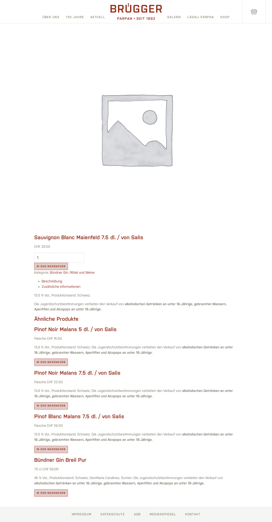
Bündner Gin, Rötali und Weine (72, 272)
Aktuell (97, 17)
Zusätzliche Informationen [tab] (61, 287)
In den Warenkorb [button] (51, 362)
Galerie (174, 17)
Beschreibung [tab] (52, 281)
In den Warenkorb (51, 266)
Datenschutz (112, 514)
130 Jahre (75, 17)
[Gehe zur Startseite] (136, 11)
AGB (137, 514)
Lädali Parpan (200, 17)
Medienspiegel (163, 514)
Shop (224, 17)
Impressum (81, 514)
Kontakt (192, 514)
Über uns (51, 17)
